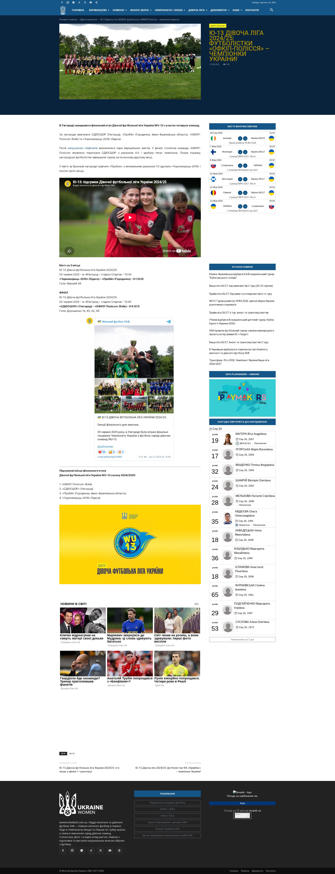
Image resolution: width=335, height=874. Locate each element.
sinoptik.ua (255, 810)
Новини (245, 870)
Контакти (271, 870)
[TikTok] (79, 2)
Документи (257, 870)
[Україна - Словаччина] (242, 206)
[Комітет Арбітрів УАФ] (167, 829)
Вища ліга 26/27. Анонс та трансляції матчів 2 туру (238, 342)
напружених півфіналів (83, 148)
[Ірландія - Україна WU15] (242, 138)
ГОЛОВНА (78, 10)
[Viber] (134, 106)
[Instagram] (67, 2)
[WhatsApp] (142, 106)
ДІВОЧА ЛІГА (196, 10)
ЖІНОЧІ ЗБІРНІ (139, 10)
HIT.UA (238, 814)
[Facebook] (62, 2)
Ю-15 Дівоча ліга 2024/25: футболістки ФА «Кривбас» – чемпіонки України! (168, 769)
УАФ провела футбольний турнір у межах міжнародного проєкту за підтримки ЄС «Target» (241, 332)
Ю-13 (71, 753)
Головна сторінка (68, 19)
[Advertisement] (130, 720)
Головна (234, 870)
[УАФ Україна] (167, 802)
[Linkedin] (150, 106)
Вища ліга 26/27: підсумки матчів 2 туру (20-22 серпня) (241, 285)
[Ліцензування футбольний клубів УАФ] (167, 835)
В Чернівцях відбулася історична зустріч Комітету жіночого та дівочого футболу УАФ (238, 351)
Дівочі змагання (88, 19)
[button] (271, 10)
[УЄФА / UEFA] (167, 809)
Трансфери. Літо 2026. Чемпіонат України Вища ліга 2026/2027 (239, 362)
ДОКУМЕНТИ (219, 10)
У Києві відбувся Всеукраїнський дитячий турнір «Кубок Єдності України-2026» (241, 321)
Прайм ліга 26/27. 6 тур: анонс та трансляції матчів (239, 312)
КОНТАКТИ (252, 10)
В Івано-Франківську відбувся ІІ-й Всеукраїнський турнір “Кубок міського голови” (241, 276)
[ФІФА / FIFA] (167, 816)
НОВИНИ (118, 10)
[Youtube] (90, 2)
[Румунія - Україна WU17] (242, 192)
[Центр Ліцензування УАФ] (167, 822)
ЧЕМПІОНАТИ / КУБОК (169, 10)
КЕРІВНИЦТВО (98, 10)
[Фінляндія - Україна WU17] (242, 152)
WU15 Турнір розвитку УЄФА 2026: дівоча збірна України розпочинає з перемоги (241, 303)
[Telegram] (73, 2)
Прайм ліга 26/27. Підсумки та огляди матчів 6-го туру (240, 293)
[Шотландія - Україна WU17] (242, 179)
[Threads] (96, 2)
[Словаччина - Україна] (242, 165)
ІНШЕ (236, 10)
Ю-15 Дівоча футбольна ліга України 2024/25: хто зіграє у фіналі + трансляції (89, 769)
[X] (85, 2)
